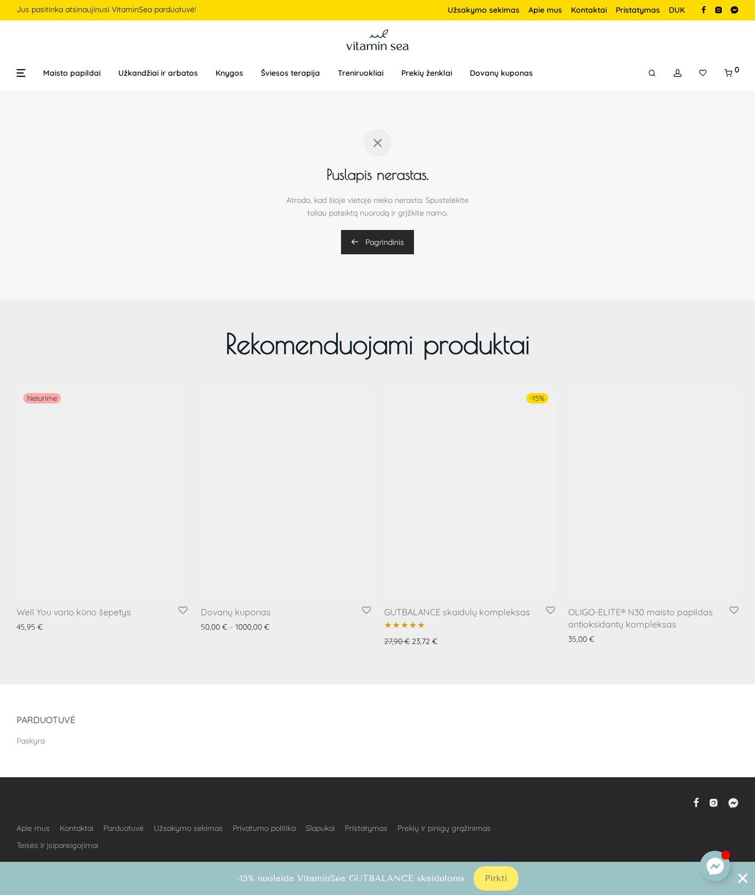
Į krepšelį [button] (396, 600)
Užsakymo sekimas (484, 10)
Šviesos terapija (290, 73)
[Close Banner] (742, 878)
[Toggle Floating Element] (715, 866)
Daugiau (28, 586)
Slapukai (320, 828)
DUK (677, 10)
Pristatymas (638, 10)
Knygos (229, 73)
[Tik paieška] (652, 73)
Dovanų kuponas (501, 73)
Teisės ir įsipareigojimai (57, 845)
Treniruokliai (361, 73)
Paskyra (31, 741)
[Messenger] (734, 9)
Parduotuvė (123, 828)
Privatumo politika (264, 828)
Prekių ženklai (426, 73)
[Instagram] (718, 9)
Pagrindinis (383, 242)
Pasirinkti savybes (228, 586)
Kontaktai (589, 10)
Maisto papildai (72, 73)
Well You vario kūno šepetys (74, 571)
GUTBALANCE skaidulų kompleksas (457, 571)
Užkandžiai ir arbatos (158, 73)
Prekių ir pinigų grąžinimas (444, 828)
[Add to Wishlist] (183, 570)
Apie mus (545, 10)
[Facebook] (703, 9)
